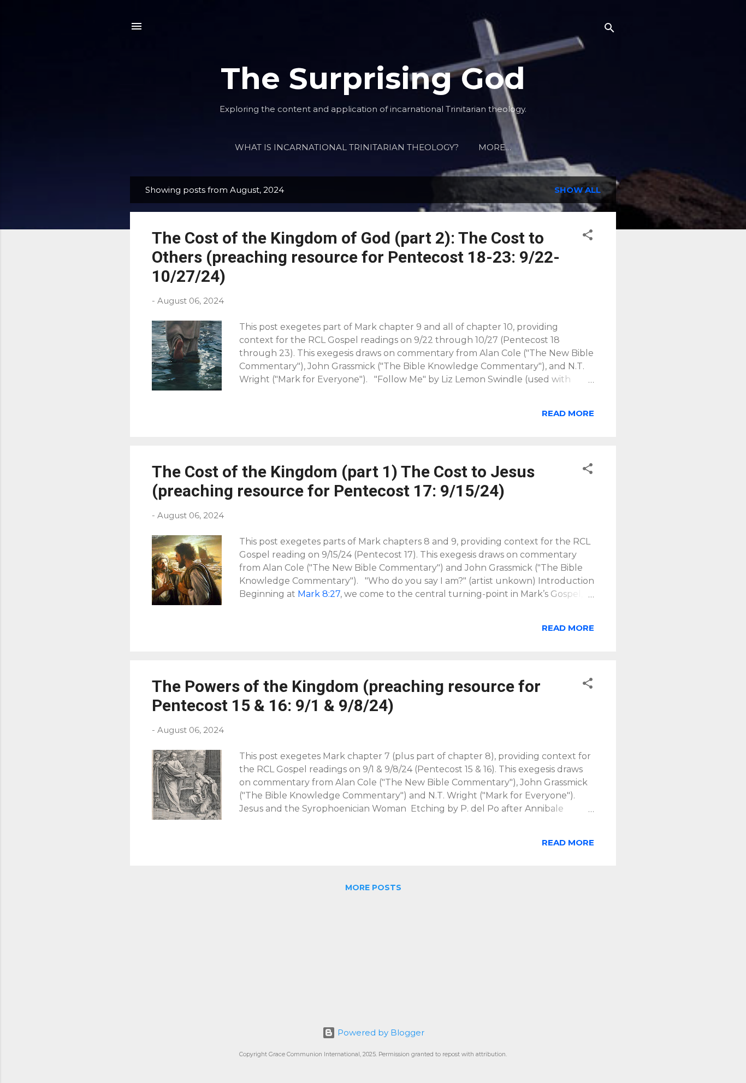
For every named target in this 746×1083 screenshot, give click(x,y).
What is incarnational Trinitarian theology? (347, 147)
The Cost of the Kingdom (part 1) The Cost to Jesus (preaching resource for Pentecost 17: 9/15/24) (343, 481)
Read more (568, 413)
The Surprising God (373, 78)
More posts (373, 887)
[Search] (609, 29)
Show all (577, 190)
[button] (587, 236)
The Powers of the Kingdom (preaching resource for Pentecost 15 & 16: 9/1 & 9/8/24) (346, 696)
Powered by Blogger (379, 1032)
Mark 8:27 (319, 594)
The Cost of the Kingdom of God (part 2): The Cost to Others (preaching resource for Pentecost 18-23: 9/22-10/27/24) (356, 257)
